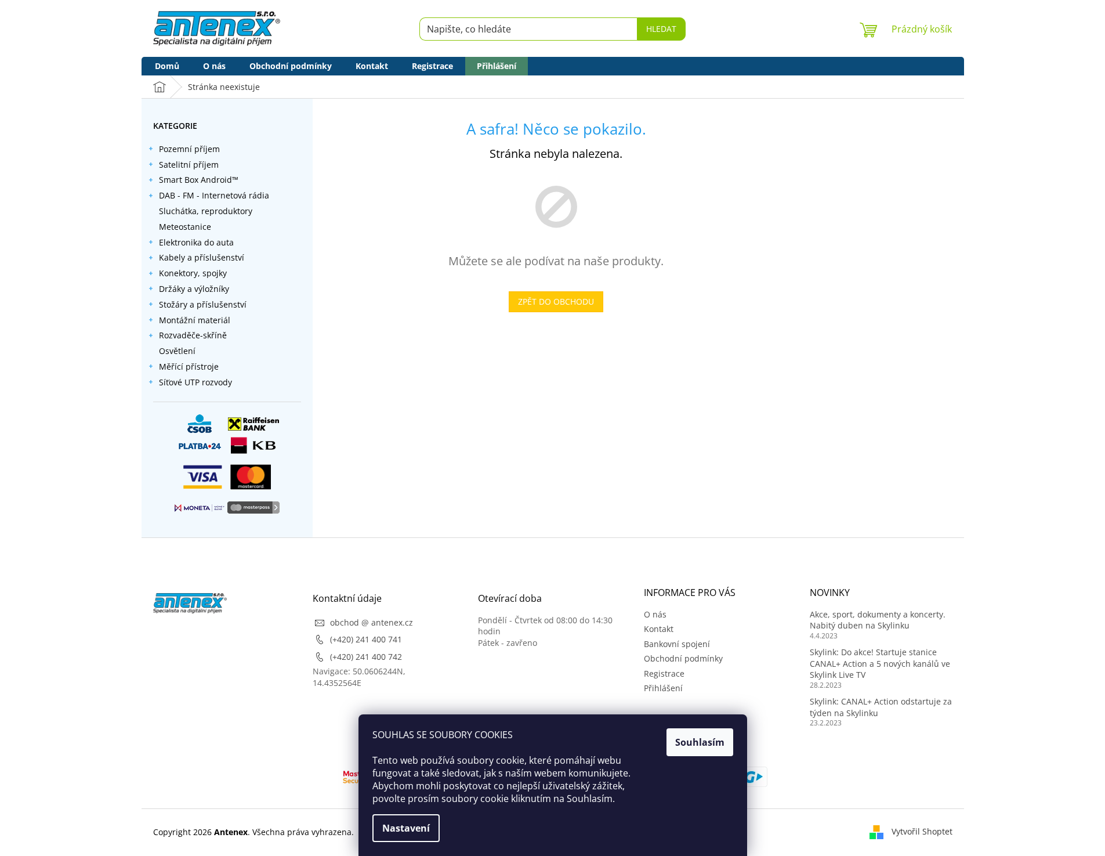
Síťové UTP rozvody (195, 382)
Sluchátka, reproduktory (205, 210)
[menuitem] (167, 66)
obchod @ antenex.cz (371, 622)
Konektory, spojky (193, 273)
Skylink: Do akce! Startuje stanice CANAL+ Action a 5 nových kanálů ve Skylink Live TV (880, 663)
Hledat (661, 28)
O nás (655, 614)
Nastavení (406, 828)
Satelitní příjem (189, 164)
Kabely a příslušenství (201, 257)
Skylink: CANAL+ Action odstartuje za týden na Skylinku (881, 707)
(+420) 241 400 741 (366, 639)
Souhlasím (699, 742)
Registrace (664, 673)
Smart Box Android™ (198, 179)
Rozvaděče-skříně (193, 335)
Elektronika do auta (196, 242)
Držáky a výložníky (194, 288)
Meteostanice (185, 226)
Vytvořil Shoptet (922, 831)
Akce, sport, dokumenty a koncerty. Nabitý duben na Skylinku (877, 620)
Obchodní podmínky (683, 658)
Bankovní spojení (677, 643)
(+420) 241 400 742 (366, 656)
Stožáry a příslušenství (203, 304)
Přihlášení (663, 688)
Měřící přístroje (189, 366)
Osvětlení (177, 350)
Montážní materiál (194, 320)
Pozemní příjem (189, 148)
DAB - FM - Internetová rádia (214, 195)
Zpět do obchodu (556, 301)
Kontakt (658, 628)
